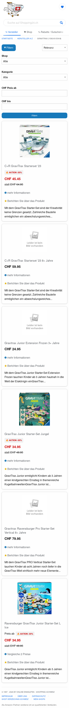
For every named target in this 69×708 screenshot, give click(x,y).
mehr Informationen (18, 193)
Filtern (9, 47)
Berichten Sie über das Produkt (25, 201)
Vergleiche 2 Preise (18, 654)
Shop (29, 32)
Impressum (7, 696)
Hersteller (12, 32)
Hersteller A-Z (25, 38)
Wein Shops (39, 699)
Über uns (22, 696)
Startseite (7, 38)
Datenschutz (39, 696)
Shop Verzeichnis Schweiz (15, 699)
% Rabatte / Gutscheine (50, 32)
